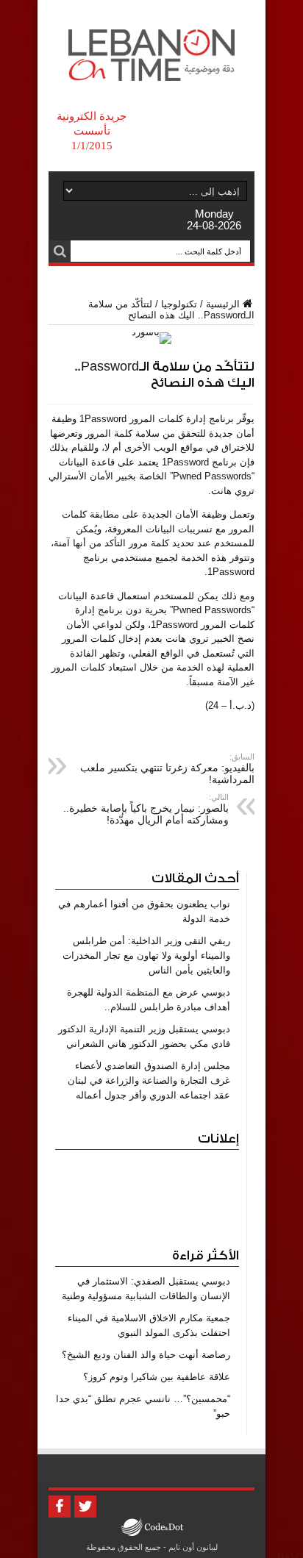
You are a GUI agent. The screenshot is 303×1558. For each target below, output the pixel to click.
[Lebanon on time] (151, 69)
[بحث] (60, 251)
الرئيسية (223, 304)
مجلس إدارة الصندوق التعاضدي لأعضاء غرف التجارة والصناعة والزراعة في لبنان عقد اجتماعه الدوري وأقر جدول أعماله (149, 1080)
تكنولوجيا (179, 304)
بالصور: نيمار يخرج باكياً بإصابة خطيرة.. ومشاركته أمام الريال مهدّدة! (146, 809)
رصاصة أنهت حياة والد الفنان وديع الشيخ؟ (146, 1354)
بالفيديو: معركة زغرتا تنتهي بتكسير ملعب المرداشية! (167, 768)
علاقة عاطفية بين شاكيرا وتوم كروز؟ (156, 1376)
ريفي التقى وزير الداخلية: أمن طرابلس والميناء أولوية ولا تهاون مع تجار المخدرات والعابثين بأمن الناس (146, 955)
